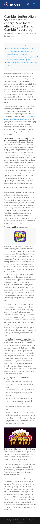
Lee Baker (9, 33)
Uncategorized (31, 33)
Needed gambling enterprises (17, 54)
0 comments (9, 36)
